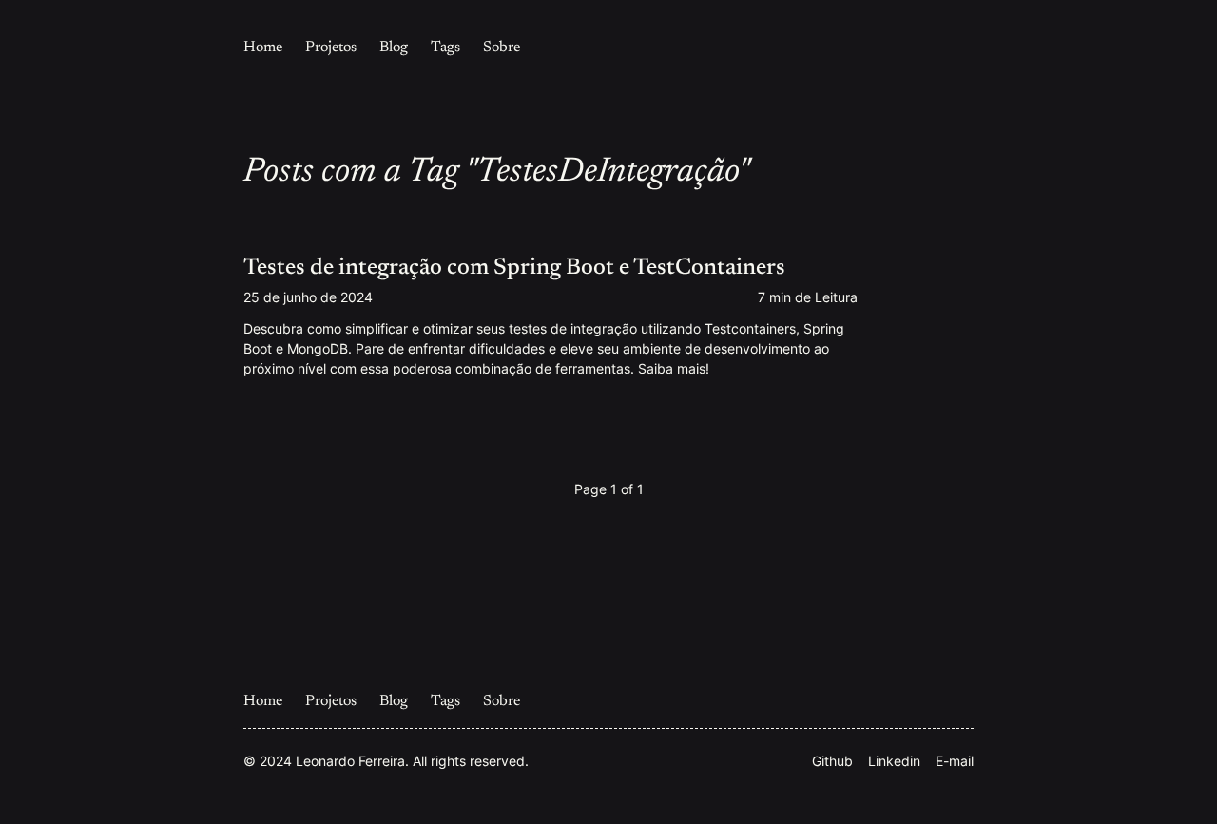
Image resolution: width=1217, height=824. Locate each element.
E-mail (955, 761)
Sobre (501, 47)
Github (832, 761)
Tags (445, 47)
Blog (393, 47)
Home (262, 47)
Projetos (331, 47)
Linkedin (894, 761)
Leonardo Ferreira (350, 761)
